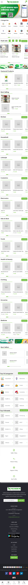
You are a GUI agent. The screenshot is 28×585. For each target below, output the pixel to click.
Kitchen (9, 33)
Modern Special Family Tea (18, 312)
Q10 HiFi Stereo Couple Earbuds (6, 169)
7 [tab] (17, 37)
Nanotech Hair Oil (4, 271)
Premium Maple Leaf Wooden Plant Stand (6, 149)
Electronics (3, 33)
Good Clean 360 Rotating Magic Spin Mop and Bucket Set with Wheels (6, 129)
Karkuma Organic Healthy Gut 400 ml (6, 83)
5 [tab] (14, 37)
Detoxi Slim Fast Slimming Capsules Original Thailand (6, 332)
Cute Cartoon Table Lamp (18, 210)
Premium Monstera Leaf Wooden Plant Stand (18, 149)
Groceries (21, 26)
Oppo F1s (3, 210)
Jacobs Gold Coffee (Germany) (6, 312)
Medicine (21, 33)
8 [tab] (18, 37)
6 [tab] (15, 113)
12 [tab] (21, 174)
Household (3, 26)
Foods (9, 26)
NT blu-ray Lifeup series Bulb (16, 107)
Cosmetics (15, 26)
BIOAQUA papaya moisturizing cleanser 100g (18, 190)
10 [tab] (20, 113)
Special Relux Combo (5, 251)
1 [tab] (9, 37)
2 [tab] (10, 113)
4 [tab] (13, 37)
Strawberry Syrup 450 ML (18, 83)
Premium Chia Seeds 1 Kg (18, 251)
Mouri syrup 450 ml (17, 332)
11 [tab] (20, 174)
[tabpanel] (14, 11)
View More (24, 41)
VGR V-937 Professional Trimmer (18, 169)
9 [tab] (19, 37)
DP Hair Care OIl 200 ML (17, 271)
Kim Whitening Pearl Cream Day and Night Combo (6, 190)
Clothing (15, 33)
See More (25, 20)
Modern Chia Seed (15, 56)
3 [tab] (12, 37)
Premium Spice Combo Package (18, 129)
